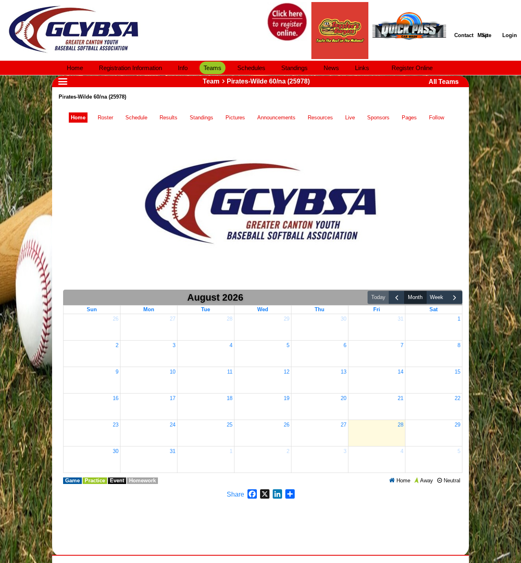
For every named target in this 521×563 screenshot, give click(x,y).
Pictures (235, 117)
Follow (436, 117)
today (378, 297)
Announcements (276, 117)
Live (350, 117)
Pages (409, 117)
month (415, 297)
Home (78, 117)
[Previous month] (396, 297)
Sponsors (378, 117)
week (436, 297)
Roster (105, 117)
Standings (201, 117)
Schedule (136, 117)
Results (168, 117)
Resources (320, 117)
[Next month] (454, 297)
